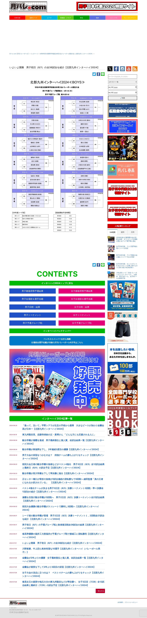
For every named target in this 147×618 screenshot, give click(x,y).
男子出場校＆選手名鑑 (32, 299)
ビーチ (49, 18)
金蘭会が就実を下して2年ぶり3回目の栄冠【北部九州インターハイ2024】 (58, 567)
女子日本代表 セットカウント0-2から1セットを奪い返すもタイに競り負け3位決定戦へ (127, 265)
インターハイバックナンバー (57, 331)
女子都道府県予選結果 (82, 291)
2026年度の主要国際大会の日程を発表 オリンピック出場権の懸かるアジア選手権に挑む (126, 239)
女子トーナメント (81, 315)
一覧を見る (100, 591)
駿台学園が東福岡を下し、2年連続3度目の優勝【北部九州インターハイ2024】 (61, 449)
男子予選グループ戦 (32, 323)
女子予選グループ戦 (81, 323)
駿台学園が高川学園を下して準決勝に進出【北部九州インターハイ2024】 (58, 473)
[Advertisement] (73, 36)
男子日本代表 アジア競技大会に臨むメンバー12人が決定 (126, 256)
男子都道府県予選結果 (32, 291)
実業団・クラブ (65, 18)
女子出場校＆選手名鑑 (82, 299)
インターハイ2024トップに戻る (57, 283)
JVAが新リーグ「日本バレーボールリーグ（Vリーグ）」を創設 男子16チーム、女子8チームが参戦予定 (126, 275)
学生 (81, 18)
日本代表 (17, 18)
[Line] (103, 74)
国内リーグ (33, 18)
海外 (97, 18)
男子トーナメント (32, 315)
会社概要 (120, 602)
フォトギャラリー (130, 18)
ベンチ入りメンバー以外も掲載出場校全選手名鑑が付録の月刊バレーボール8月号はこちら (57, 341)
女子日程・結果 (81, 307)
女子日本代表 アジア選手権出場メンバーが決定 (126, 247)
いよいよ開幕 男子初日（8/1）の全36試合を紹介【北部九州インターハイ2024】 (62, 543)
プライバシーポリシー (131, 602)
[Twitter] (94, 74)
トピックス (113, 18)
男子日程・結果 (32, 307)
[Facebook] (98, 74)
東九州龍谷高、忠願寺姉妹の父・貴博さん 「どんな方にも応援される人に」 (59, 434)
